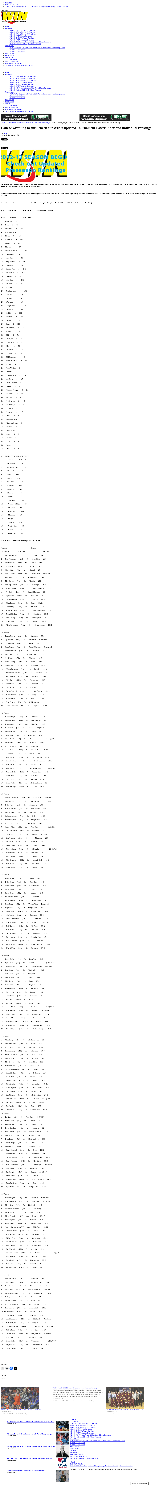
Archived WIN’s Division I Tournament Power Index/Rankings (28, 123)
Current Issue (9, 46)
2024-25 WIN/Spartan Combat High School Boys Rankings (30, 42)
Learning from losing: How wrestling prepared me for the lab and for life (31, 1446)
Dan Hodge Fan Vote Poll (14, 63)
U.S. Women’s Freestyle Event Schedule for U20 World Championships (30, 1422)
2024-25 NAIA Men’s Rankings (21, 36)
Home (7, 26)
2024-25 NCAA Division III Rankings (23, 34)
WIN (5, 133)
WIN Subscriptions (11, 61)
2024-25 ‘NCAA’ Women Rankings (22, 38)
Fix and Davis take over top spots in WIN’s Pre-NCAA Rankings (21, 1409)
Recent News (9, 55)
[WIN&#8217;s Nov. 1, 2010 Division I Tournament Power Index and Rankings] (79, 1394)
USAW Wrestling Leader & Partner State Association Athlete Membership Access (37, 48)
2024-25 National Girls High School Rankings (25, 44)
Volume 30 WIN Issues (17, 50)
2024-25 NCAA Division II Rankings (22, 32)
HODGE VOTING (12, 5)
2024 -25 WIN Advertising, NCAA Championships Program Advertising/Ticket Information (36, 6)
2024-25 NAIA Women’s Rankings (22, 40)
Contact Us (9, 57)
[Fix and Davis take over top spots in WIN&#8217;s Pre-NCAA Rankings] (26, 1398)
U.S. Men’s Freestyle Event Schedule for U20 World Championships (29, 1434)
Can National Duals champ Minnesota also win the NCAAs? (124, 1409)
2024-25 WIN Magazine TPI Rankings (23, 30)
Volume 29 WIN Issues (17, 51)
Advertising (14, 59)
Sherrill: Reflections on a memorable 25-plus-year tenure (25, 1470)
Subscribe (8, 3)
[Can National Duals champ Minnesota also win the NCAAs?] (131, 1398)
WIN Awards (9, 53)
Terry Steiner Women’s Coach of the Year (19, 65)
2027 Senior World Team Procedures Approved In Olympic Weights (29, 1458)
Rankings (8, 28)
